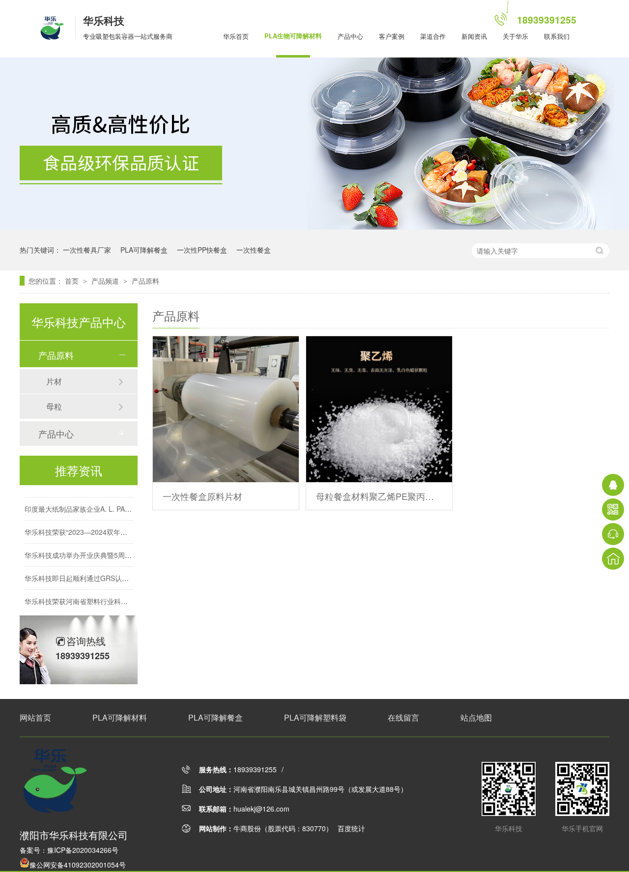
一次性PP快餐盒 (202, 250)
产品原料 (145, 281)
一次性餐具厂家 (87, 250)
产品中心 (350, 36)
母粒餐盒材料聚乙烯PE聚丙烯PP (379, 496)
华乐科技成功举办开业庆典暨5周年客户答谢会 (95, 549)
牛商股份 (247, 828)
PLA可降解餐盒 (144, 250)
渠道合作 (433, 36)
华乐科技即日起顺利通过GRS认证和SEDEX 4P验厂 (103, 573)
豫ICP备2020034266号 (82, 850)
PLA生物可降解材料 (293, 35)
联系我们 (557, 36)
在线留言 (403, 717)
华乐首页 (236, 36)
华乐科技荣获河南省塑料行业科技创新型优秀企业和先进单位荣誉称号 (131, 596)
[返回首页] (613, 559)
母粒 (54, 406)
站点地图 (476, 717)
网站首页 (35, 717)
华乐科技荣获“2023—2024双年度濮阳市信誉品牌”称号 (108, 526)
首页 (73, 281)
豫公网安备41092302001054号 (77, 865)
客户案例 (391, 36)
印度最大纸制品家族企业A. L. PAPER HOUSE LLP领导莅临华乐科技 (129, 503)
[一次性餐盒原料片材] (226, 409)
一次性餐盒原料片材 (202, 496)
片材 (54, 381)
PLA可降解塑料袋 (315, 717)
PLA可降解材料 (119, 717)
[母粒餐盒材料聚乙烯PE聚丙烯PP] (379, 409)
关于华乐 (515, 36)
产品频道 (106, 281)
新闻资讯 (474, 36)
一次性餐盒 (253, 250)
